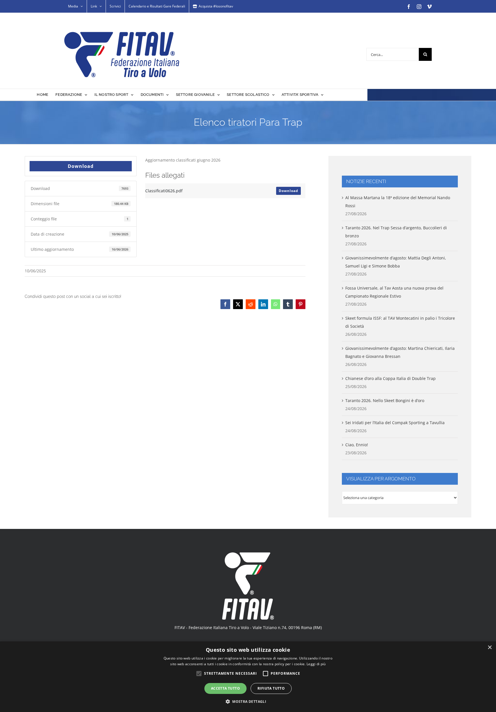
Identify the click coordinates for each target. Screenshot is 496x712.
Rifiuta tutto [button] (271, 688)
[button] (248, 701)
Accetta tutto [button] (225, 688)
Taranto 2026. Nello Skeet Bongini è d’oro (384, 400)
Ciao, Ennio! (356, 444)
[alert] (248, 676)
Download (81, 166)
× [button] (489, 647)
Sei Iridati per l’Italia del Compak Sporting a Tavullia (395, 422)
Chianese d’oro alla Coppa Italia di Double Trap (390, 378)
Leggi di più (316, 663)
